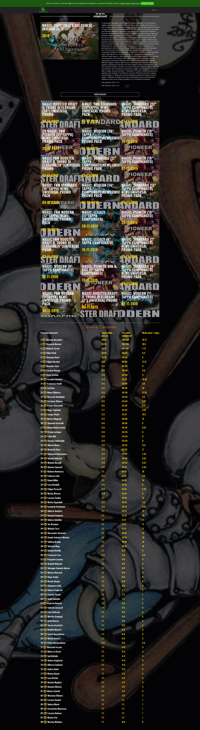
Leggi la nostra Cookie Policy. (130, 3)
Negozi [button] (154, 10)
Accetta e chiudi (147, 3)
